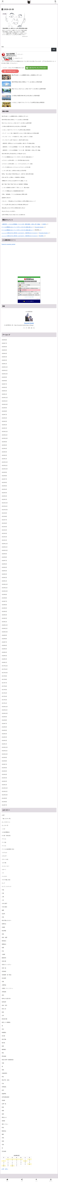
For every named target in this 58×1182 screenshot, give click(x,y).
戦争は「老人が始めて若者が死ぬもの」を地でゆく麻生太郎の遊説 (18, 174)
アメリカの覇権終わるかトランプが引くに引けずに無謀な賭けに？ (18, 157)
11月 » (6, 1169)
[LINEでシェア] (9, 694)
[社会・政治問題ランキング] (9, 54)
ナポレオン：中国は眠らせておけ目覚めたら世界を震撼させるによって (19, 201)
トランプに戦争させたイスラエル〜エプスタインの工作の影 (16, 167)
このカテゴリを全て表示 (29, 296)
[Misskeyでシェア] (48, 685)
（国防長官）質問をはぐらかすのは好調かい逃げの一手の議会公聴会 (18, 143)
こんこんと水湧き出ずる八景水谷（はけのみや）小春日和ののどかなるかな (19, 233)
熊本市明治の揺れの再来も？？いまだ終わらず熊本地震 (15, 119)
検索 (3, 46)
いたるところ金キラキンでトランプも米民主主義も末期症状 (16, 129)
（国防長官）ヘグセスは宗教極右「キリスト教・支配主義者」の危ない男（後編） (21, 146)
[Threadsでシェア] (22, 690)
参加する (38, 298)
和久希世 (41, 235)
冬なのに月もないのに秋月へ (9, 211)
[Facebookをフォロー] (26, 328)
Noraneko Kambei (39, 227)
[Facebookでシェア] (9, 690)
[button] (53, 570)
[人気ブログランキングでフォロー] (36, 67)
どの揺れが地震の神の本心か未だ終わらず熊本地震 (14, 126)
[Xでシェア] (9, 685)
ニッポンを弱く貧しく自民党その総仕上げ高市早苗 (14, 170)
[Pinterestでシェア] (22, 694)
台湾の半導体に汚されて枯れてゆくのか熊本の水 (13, 214)
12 (25, 1160)
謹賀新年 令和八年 (6, 197)
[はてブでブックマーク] (48, 690)
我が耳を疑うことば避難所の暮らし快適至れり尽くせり (15, 116)
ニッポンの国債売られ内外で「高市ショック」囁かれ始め (15, 187)
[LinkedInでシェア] (35, 694)
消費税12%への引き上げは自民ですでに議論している (14, 180)
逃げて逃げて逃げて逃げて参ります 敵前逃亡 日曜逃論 (15, 184)
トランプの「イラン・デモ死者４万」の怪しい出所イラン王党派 (17, 136)
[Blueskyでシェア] (35, 685)
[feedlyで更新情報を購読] (31, 328)
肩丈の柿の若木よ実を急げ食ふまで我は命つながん (14, 153)
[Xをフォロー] (24, 328)
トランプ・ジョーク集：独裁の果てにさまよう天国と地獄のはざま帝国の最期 (20, 133)
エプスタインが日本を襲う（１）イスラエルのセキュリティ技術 (17, 163)
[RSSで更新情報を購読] (34, 328)
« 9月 (3, 1169)
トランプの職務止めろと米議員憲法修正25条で (13, 191)
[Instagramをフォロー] (29, 328)
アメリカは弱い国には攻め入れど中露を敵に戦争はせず (15, 204)
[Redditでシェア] (35, 690)
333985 (44, 224)
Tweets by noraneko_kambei (8, 244)
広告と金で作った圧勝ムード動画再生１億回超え (13, 177)
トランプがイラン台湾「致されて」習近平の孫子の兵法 (15, 140)
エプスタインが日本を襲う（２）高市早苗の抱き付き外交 (15, 160)
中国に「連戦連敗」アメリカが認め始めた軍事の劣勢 (14, 194)
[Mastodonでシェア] (22, 685)
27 (29, 1164)
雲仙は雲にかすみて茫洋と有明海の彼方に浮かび (13, 208)
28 (3, 1165)
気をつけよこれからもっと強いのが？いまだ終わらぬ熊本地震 (16, 123)
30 (12, 1165)
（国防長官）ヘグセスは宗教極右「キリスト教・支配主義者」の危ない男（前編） (21, 150)
